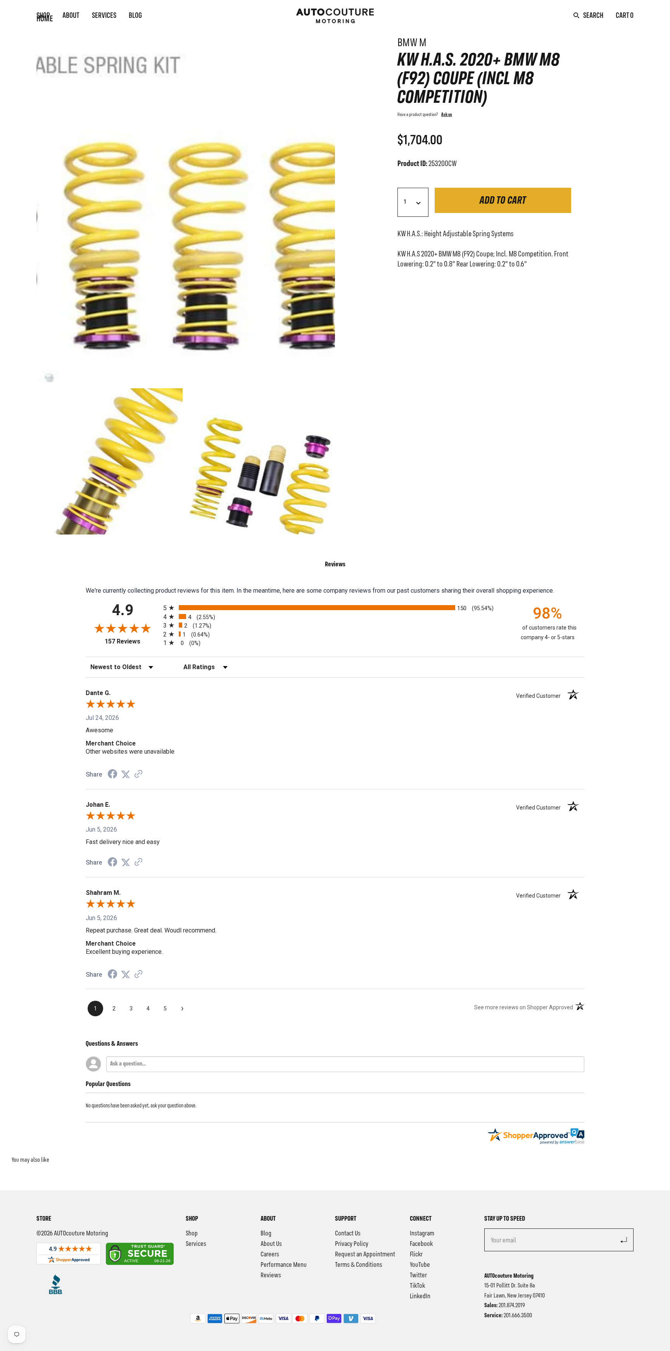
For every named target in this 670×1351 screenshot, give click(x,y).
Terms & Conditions (358, 1264)
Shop (43, 16)
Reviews (271, 1275)
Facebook (421, 1243)
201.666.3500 (518, 1316)
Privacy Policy (351, 1243)
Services (104, 16)
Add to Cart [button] (503, 200)
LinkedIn (420, 1296)
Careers (270, 1254)
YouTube (420, 1264)
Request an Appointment (365, 1254)
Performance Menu (284, 1264)
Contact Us (348, 1233)
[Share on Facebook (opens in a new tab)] (112, 774)
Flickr (416, 1254)
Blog (135, 16)
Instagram (422, 1233)
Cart (625, 16)
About (70, 16)
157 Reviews (132, 641)
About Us (271, 1243)
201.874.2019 (512, 1306)
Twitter (418, 1275)
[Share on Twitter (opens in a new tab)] (125, 774)
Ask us (446, 114)
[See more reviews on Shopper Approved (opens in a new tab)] (138, 774)
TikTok (417, 1285)
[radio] (335, 607)
